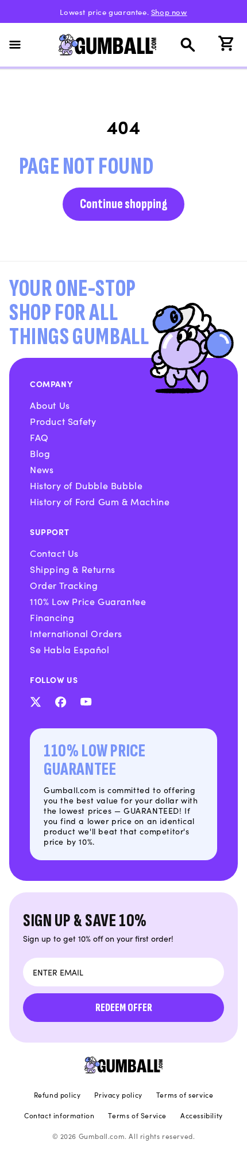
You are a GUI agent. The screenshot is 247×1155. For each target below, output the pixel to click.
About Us (50, 405)
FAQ (39, 437)
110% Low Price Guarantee (88, 601)
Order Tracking (64, 585)
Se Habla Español (70, 649)
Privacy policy (118, 1094)
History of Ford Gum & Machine (99, 501)
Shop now (169, 11)
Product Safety (63, 421)
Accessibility (201, 1115)
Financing (52, 617)
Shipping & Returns (72, 569)
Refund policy (57, 1094)
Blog (40, 453)
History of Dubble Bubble (86, 485)
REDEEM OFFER (123, 1007)
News (41, 469)
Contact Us (54, 553)
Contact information (59, 1115)
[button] (21, 44)
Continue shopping (123, 204)
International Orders (76, 633)
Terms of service (185, 1094)
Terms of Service (137, 1115)
